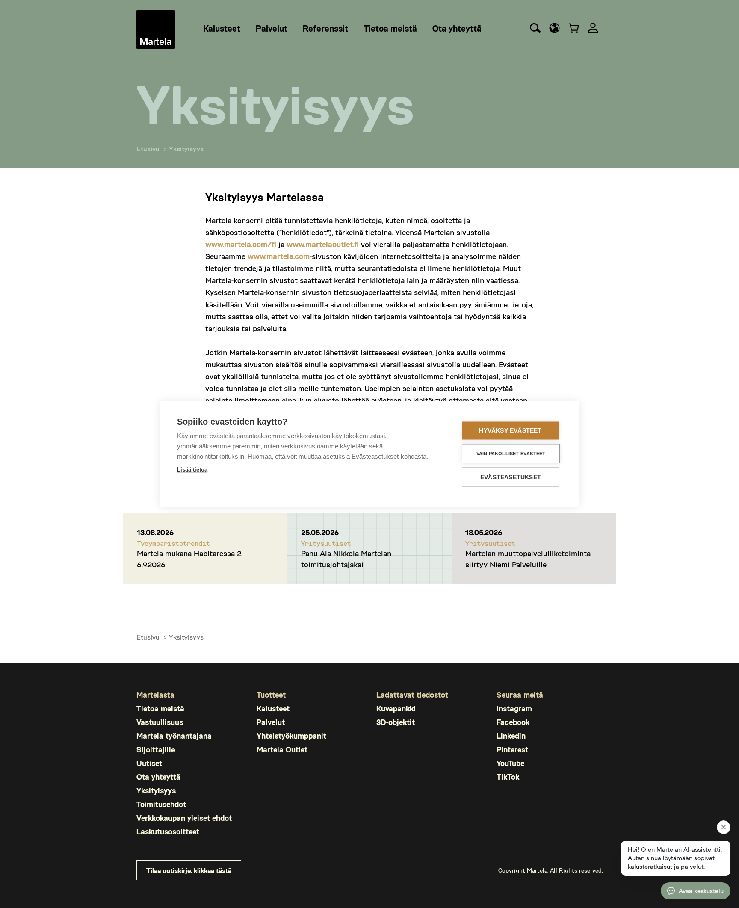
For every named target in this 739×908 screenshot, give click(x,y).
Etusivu (148, 148)
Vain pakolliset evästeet (511, 453)
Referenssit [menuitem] (325, 28)
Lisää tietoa (192, 469)
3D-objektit (395, 722)
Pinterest (512, 749)
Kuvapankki (396, 708)
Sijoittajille (155, 749)
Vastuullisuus (159, 722)
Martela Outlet (282, 749)
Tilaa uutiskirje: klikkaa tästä (188, 870)
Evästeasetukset (510, 477)
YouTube (510, 763)
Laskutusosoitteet (167, 831)
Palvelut (271, 722)
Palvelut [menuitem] (271, 28)
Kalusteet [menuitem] (221, 28)
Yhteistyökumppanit (291, 735)
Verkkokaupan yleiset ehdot (184, 818)
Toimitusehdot (161, 804)
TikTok (508, 776)
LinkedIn (511, 735)
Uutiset (149, 763)
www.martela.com (279, 256)
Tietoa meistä (160, 708)
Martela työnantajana (174, 735)
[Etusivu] (155, 29)
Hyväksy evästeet (510, 430)
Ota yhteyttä (158, 776)
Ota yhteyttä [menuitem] (457, 28)
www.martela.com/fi (240, 244)
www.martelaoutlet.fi (323, 244)
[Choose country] (554, 28)
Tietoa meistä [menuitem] (390, 28)
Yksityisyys (156, 790)
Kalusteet (273, 708)
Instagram (514, 708)
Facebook (513, 722)
